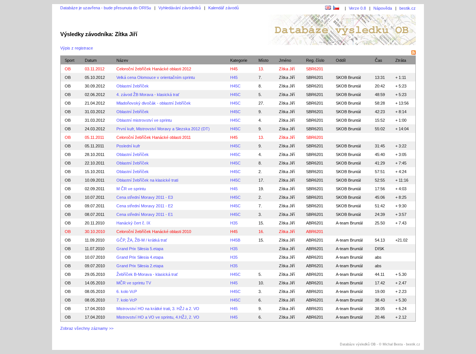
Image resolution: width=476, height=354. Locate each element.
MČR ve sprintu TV (133, 283)
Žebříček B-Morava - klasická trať (147, 274)
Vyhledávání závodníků (179, 8)
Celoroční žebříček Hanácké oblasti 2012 (153, 69)
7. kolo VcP (126, 300)
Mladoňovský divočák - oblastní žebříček (153, 103)
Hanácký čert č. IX (133, 223)
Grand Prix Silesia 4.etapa (139, 257)
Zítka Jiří (287, 77)
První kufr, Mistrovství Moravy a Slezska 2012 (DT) (163, 129)
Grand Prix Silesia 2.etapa (139, 266)
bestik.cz (407, 8)
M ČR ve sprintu (131, 188)
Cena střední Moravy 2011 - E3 (144, 197)
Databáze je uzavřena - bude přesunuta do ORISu (105, 8)
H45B (235, 240)
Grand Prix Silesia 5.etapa (139, 248)
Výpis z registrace (76, 48)
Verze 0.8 (357, 8)
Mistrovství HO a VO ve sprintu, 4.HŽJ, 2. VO (157, 317)
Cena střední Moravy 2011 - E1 (144, 214)
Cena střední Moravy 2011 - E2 (144, 206)
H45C (235, 86)
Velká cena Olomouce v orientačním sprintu (155, 77)
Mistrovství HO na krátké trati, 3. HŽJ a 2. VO (157, 308)
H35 (234, 223)
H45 (234, 69)
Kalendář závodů (223, 8)
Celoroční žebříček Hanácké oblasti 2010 (153, 231)
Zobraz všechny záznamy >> (86, 328)
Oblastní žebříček (132, 86)
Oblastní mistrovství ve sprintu (144, 120)
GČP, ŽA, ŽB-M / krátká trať (141, 240)
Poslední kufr (128, 146)
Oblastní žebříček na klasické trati (147, 180)
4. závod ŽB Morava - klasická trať (147, 94)
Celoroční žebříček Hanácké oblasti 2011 (153, 137)
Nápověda (382, 8)
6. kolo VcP (126, 291)
